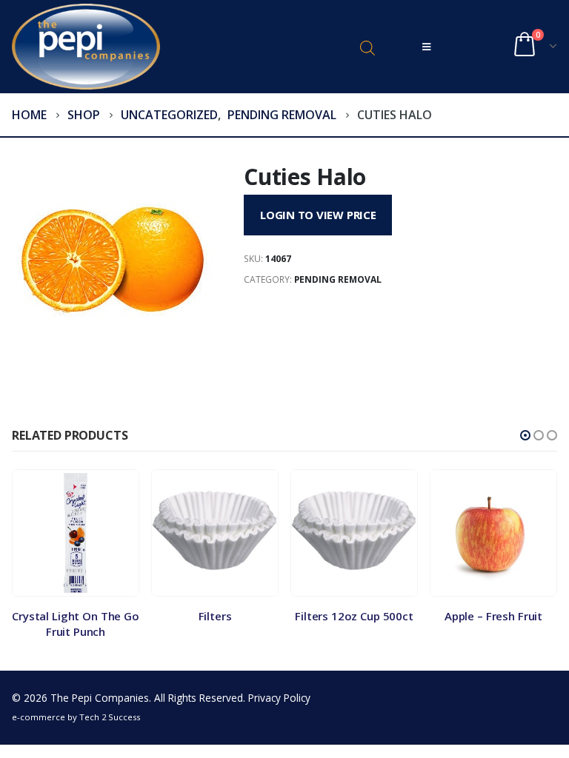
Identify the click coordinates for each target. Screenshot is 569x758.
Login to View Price (318, 214)
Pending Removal (338, 279)
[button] (525, 435)
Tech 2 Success (109, 716)
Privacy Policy (279, 698)
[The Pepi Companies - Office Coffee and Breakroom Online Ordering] (86, 47)
